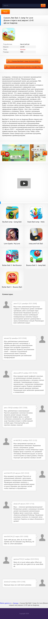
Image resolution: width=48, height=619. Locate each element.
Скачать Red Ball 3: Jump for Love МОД (25, 61)
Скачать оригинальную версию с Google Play (25, 67)
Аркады (22, 49)
